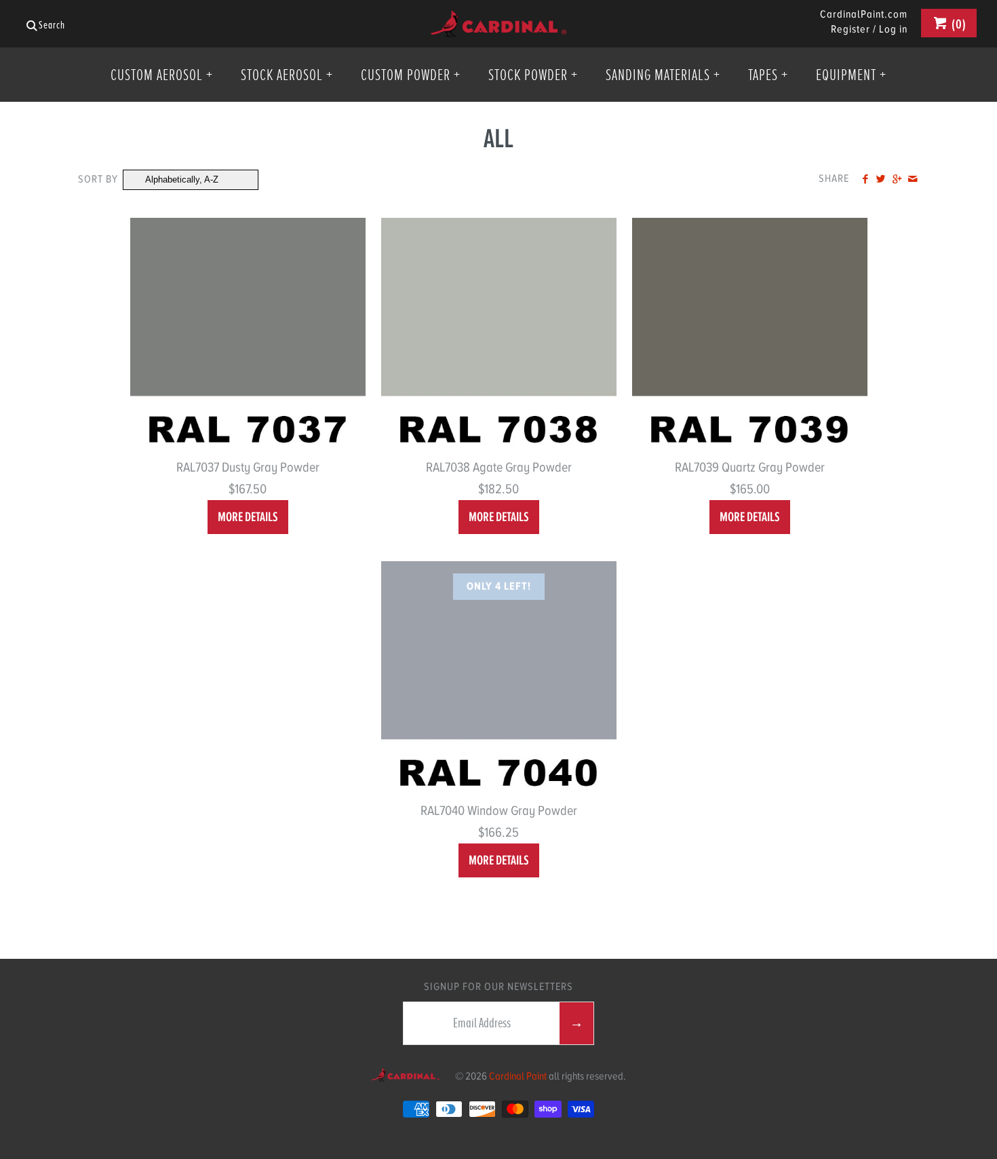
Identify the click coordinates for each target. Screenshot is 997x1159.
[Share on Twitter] (880, 179)
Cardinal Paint (518, 1076)
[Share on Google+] (896, 179)
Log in (893, 29)
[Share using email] (912, 179)
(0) (957, 24)
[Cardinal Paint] (498, 21)
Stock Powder (533, 74)
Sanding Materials (663, 74)
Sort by (98, 179)
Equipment (851, 74)
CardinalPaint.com (863, 15)
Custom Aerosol (162, 74)
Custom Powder (411, 74)
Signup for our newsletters (498, 987)
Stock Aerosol (287, 74)
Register (850, 29)
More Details (248, 517)
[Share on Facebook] (865, 179)
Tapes (768, 74)
